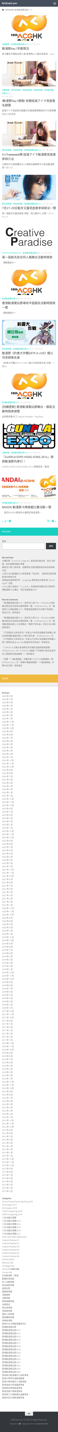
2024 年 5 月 (7, 783)
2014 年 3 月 (7, 1149)
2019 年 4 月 (7, 960)
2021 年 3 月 (7, 898)
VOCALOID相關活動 (10, 1269)
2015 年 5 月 (7, 1104)
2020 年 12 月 (8, 908)
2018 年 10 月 (8, 979)
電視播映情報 (8, 1317)
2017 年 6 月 (7, 1027)
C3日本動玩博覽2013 (11, 1221)
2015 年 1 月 (7, 1117)
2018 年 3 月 (7, 1001)
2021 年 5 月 (7, 892)
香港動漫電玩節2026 (11, 1372)
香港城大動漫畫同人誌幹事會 (15, 1375)
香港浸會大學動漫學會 (12, 1391)
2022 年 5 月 (7, 853)
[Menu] (54, 3)
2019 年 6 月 (7, 953)
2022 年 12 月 (8, 831)
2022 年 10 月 (8, 837)
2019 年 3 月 (7, 963)
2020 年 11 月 (8, 911)
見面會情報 (27, 90)
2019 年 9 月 (7, 943)
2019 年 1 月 (7, 969)
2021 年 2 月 (7, 902)
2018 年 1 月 (7, 1008)
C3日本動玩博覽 (9, 1217)
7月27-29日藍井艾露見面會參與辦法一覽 (29, 208)
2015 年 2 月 (7, 1114)
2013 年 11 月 (8, 1162)
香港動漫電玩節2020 (11, 1352)
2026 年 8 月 (7, 696)
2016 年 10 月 (8, 1050)
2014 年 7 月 (7, 1136)
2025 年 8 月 (7, 734)
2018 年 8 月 (7, 985)
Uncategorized (8, 1266)
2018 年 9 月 (7, 982)
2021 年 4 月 (7, 895)
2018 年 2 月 (7, 1005)
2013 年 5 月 (7, 1181)
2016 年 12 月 (8, 1043)
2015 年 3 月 (7, 1111)
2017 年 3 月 (7, 1033)
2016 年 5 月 (7, 1066)
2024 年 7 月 (7, 776)
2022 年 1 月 (7, 866)
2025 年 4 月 (7, 747)
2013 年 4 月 (7, 1185)
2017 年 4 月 (7, 1030)
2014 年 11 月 (8, 1123)
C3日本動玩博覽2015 (11, 1227)
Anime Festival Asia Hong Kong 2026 (17, 1201)
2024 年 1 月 (7, 796)
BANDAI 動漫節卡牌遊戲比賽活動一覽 (26, 507)
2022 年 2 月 (7, 863)
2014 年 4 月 (7, 1146)
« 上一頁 (6, 521)
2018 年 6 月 (7, 992)
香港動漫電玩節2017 (11, 1343)
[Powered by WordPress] (20, 1424)
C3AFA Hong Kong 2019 (12, 1214)
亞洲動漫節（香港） (11, 1275)
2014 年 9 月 (7, 1130)
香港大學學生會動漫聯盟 (13, 1378)
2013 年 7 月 (7, 1175)
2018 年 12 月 (8, 972)
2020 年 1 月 (7, 934)
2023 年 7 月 (7, 812)
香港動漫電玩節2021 (11, 1356)
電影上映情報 (8, 1314)
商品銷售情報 (8, 1285)
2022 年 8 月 (7, 844)
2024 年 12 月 (8, 760)
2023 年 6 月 (7, 815)
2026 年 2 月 (7, 715)
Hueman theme (42, 1424)
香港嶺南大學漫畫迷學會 (13, 1385)
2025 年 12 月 (8, 722)
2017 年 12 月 (8, 1011)
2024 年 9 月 (7, 770)
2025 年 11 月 (8, 725)
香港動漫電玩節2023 (11, 1362)
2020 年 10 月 (8, 915)
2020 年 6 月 (7, 924)
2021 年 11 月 (8, 873)
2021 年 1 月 (7, 905)
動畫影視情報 (8, 1279)
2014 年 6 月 (7, 1140)
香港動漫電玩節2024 (11, 1365)
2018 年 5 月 (7, 995)
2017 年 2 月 (7, 1037)
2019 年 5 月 (7, 956)
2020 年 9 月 (7, 918)
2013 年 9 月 (7, 1168)
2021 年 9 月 (7, 879)
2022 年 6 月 (7, 850)
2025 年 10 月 (8, 728)
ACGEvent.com (9, 3)
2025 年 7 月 (7, 738)
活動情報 (6, 453)
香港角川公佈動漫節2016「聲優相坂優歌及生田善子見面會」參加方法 (28, 609)
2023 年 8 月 (7, 808)
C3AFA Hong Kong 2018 (12, 1211)
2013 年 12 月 (8, 1159)
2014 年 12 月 (8, 1120)
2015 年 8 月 (7, 1095)
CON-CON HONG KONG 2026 (14, 1237)
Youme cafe (7, 1272)
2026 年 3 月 (7, 712)
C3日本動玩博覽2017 (11, 1234)
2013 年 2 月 (7, 1191)
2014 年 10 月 (8, 1127)
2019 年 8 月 (7, 947)
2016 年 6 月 (7, 1062)
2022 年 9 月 (7, 841)
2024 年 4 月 (7, 786)
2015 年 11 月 (8, 1085)
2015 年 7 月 (7, 1098)
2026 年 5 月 (7, 706)
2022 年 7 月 (7, 847)
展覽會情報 (7, 1291)
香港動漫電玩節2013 (11, 1330)
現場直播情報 (8, 1301)
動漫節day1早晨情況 (15, 48)
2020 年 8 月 (7, 921)
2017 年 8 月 (7, 1021)
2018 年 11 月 (8, 976)
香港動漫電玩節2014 (20, 44)
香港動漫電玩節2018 (11, 1346)
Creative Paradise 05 (10, 1253)
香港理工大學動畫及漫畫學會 (15, 1394)
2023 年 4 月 (7, 818)
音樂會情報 (38, 90)
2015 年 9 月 (7, 1091)
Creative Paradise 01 (11, 253)
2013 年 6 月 (7, 1178)
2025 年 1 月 (7, 757)
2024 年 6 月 (7, 779)
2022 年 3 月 (7, 860)
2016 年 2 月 (7, 1075)
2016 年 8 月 (7, 1056)
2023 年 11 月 (8, 802)
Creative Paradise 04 (10, 1250)
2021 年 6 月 (7, 889)
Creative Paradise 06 (10, 1256)
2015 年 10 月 (8, 1088)
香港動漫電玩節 (9, 1327)
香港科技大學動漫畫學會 (13, 1398)
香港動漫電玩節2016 (11, 1340)
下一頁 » (51, 521)
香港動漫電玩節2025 (11, 1369)
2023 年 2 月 (7, 824)
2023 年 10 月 (8, 805)
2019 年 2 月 (7, 966)
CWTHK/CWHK (8, 1259)
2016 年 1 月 (7, 1078)
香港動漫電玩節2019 (11, 1349)
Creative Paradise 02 (10, 1243)
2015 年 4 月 (7, 1107)
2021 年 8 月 (7, 882)
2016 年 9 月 (7, 1053)
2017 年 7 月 (7, 1024)
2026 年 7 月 (7, 699)
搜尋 (4, 541)
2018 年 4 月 (7, 998)
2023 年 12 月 (8, 799)
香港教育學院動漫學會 (12, 1388)
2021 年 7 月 (7, 886)
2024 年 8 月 (7, 773)
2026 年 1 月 (7, 718)
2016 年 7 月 (7, 1059)
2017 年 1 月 (7, 1040)
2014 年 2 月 (7, 1152)
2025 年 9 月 (7, 731)
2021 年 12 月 (8, 869)
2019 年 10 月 (8, 940)
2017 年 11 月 (8, 1014)
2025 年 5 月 (7, 744)
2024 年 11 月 (8, 763)
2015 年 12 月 (8, 1082)
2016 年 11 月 (8, 1046)
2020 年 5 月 (7, 927)
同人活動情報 (8, 1282)
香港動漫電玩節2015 (11, 1336)
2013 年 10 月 (8, 1165)
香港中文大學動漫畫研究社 (14, 1324)
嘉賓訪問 (6, 1288)
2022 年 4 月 (7, 857)
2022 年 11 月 (8, 834)
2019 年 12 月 (8, 937)
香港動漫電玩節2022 (11, 1359)
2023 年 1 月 (7, 828)
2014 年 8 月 (7, 1133)
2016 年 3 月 (7, 1072)
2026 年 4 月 (7, 709)
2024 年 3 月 (7, 789)
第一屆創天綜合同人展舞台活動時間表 (27, 257)
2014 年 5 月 (7, 1143)
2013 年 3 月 (7, 1188)
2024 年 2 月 (7, 792)
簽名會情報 (16, 90)
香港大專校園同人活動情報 (14, 1381)
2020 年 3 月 (7, 931)
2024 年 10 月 (8, 767)
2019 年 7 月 (7, 950)
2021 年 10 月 (8, 876)
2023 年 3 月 (7, 821)
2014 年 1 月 (7, 1156)
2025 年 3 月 (7, 751)
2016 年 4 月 (7, 1069)
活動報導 (6, 44)
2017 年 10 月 (8, 1017)
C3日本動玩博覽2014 (11, 1224)
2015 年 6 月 (7, 1101)
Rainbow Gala (7, 1262)
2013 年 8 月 (7, 1172)
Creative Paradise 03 (10, 1246)
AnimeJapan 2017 (9, 1205)
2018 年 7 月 (7, 988)
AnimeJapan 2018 (9, 1208)
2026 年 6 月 (7, 702)
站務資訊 (6, 1304)
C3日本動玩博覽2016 (11, 1230)
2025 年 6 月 (7, 741)
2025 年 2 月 (7, 754)
